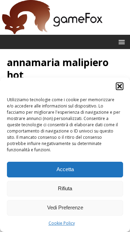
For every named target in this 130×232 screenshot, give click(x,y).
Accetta (65, 169)
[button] (119, 86)
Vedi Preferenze (65, 207)
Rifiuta (65, 188)
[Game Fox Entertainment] (52, 30)
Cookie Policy (62, 223)
